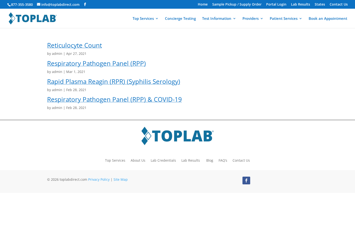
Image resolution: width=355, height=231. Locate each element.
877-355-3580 (22, 4)
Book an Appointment (328, 19)
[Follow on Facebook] (246, 180)
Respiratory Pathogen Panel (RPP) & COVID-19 (114, 99)
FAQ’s (223, 160)
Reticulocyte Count (74, 45)
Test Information (216, 19)
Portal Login (276, 5)
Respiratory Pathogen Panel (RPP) (96, 63)
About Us (138, 160)
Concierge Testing (180, 19)
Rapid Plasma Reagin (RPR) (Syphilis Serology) (113, 81)
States (320, 5)
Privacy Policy (99, 179)
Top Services (143, 19)
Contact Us (339, 5)
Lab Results (300, 5)
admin (57, 53)
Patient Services (284, 19)
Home (203, 5)
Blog (209, 160)
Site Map (121, 179)
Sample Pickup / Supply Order (237, 5)
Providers (250, 19)
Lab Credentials (163, 160)
